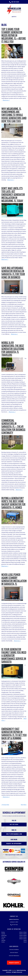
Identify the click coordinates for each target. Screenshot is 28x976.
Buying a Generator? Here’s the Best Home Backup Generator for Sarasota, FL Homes (13, 502)
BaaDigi (14, 970)
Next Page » (24, 804)
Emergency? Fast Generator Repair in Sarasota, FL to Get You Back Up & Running (14, 733)
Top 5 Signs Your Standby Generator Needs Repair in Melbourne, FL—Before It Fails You (13, 35)
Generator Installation (14, 949)
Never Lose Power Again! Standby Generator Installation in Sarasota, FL (14, 579)
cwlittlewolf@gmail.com (14, 834)
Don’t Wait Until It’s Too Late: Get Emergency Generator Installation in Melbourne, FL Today (13, 194)
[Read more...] (6, 100)
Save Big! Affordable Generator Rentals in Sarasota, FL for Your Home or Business (13, 272)
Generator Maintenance (14, 955)
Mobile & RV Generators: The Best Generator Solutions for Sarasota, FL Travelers (12, 348)
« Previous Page (5, 804)
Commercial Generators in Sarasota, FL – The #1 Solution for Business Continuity (13, 426)
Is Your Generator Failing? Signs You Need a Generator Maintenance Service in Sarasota (13, 655)
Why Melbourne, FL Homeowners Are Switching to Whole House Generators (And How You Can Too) (13, 115)
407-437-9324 (15, 2)
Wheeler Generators (14, 9)
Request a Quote (14, 962)
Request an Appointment (14, 843)
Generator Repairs (14, 952)
